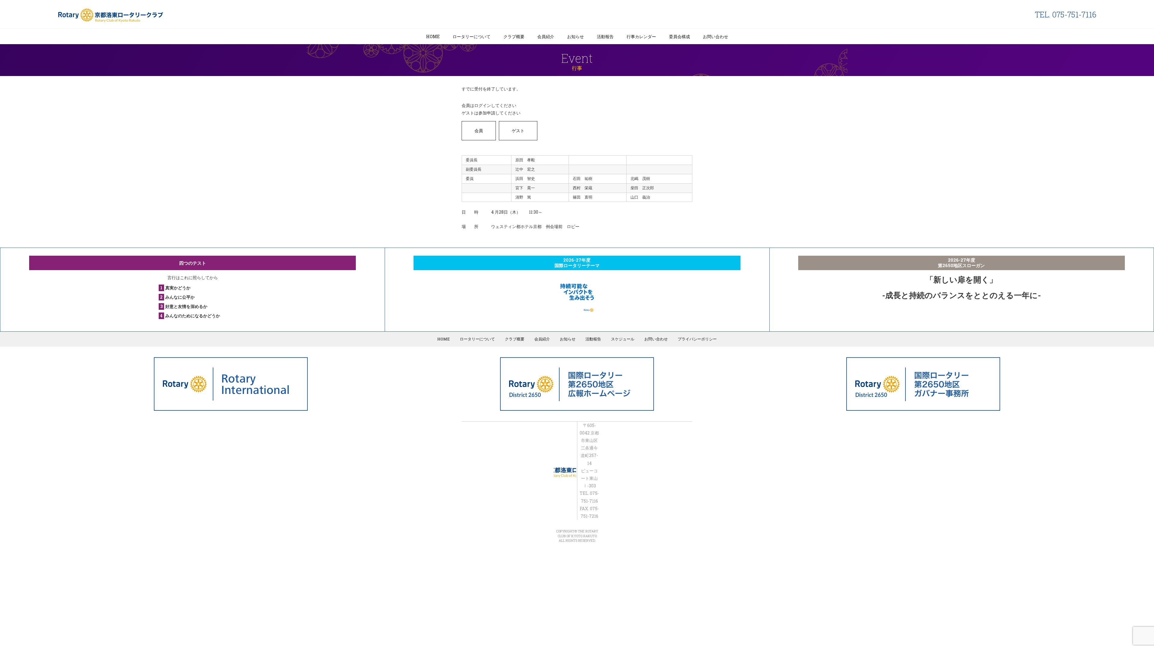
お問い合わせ (715, 36)
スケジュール (622, 339)
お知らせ (575, 36)
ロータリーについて (471, 36)
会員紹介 (545, 36)
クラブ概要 (513, 36)
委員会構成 (679, 36)
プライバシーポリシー (697, 339)
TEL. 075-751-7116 (1065, 15)
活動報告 (605, 36)
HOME (433, 36)
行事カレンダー (641, 36)
